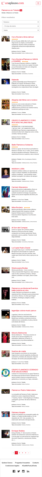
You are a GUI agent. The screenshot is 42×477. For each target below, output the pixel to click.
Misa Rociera (17, 207)
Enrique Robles (18, 431)
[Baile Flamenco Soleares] (6, 147)
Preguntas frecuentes (22, 463)
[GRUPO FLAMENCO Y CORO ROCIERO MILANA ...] (6, 122)
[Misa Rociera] (6, 210)
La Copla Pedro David (21, 248)
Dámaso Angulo (19, 412)
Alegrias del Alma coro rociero (24, 100)
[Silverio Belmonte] (6, 337)
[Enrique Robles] (6, 434)
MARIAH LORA (18, 169)
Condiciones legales (12, 466)
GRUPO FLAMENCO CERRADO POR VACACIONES (25, 371)
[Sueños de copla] (6, 353)
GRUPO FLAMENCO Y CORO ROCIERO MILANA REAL (24, 121)
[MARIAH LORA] (6, 173)
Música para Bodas (20, 268)
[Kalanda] (6, 81)
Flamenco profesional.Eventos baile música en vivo (25, 289)
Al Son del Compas (20, 228)
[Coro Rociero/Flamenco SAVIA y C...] (6, 64)
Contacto (36, 463)
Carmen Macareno (20, 187)
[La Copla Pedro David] (6, 250)
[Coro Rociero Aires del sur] (6, 39)
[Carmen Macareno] (6, 191)
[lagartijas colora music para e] (6, 314)
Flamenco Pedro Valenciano (24, 390)
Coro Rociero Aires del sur (23, 37)
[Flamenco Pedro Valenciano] (6, 391)
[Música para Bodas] (6, 270)
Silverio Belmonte (19, 333)
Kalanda (15, 80)
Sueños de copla (19, 351)
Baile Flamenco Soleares (22, 145)
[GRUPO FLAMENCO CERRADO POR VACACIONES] (6, 373)
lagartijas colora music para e (24, 311)
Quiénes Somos (7, 463)
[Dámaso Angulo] (6, 414)
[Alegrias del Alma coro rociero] (6, 104)
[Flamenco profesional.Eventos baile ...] (6, 293)
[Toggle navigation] (38, 3)
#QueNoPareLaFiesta (29, 466)
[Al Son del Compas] (6, 229)
